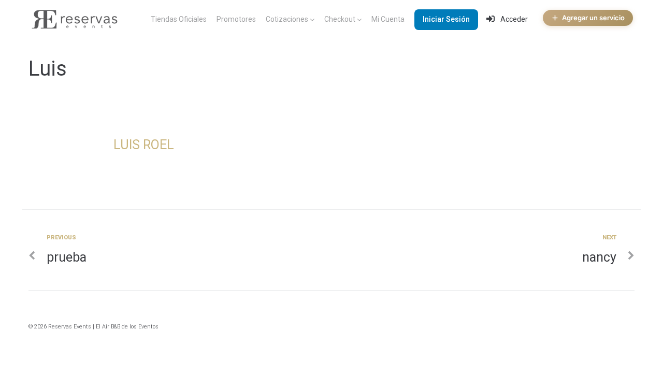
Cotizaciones (287, 19)
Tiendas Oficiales (179, 19)
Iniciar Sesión (446, 19)
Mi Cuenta (388, 19)
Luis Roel (143, 144)
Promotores (236, 19)
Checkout (339, 19)
